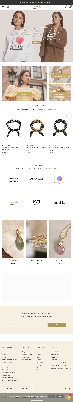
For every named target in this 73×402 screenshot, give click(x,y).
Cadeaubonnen (41, 370)
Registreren (25, 352)
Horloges (39, 365)
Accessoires (40, 362)
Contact (4, 354)
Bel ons (9, 388)
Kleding (39, 357)
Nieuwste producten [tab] (25, 109)
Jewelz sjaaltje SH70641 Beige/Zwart (10, 148)
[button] (3, 7)
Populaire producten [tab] (47, 109)
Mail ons (25, 388)
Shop (13, 263)
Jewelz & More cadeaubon (10, 380)
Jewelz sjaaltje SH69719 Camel (36, 147)
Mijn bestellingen (27, 354)
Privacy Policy (6, 370)
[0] (69, 7)
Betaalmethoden (7, 362)
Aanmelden (57, 325)
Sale (38, 367)
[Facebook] (65, 389)
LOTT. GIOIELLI (25, 94)
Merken (39, 354)
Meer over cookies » (37, 400)
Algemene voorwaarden (9, 365)
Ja (51, 396)
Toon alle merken (51, 168)
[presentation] (3, 130)
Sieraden (39, 359)
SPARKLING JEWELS (59, 94)
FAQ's (4, 357)
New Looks (40, 352)
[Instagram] (69, 389)
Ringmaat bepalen (7, 375)
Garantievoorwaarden (8, 372)
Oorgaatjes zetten (7, 377)
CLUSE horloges (59, 76)
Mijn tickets (25, 357)
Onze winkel (6, 352)
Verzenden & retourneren (9, 359)
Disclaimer (5, 367)
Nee (60, 396)
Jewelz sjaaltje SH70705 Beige (59, 147)
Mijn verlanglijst (26, 359)
